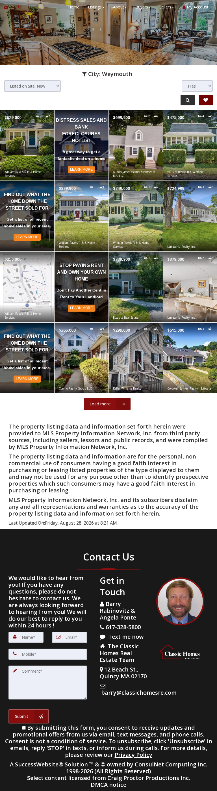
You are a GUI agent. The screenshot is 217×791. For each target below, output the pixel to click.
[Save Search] (206, 100)
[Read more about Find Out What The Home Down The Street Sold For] (27, 216)
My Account (197, 7)
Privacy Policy (133, 755)
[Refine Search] (188, 100)
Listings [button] (95, 7)
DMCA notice (108, 784)
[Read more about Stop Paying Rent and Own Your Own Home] (81, 287)
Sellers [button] (165, 7)
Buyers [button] (141, 7)
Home (73, 7)
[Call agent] (18, 7)
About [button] (118, 7)
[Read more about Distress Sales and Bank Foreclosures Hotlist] (81, 145)
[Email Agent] (9, 7)
